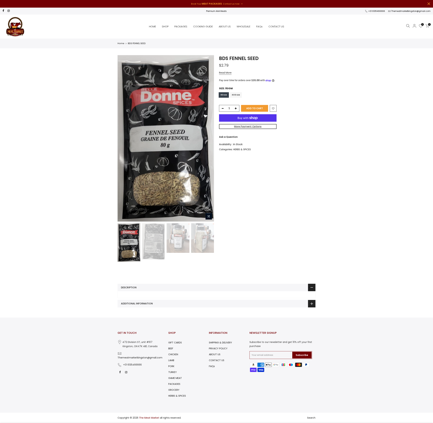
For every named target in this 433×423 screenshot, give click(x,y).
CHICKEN (173, 354)
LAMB (171, 360)
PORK (171, 366)
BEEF (170, 348)
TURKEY (172, 372)
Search (311, 417)
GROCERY (173, 390)
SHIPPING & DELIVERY (220, 342)
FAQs (259, 26)
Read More (225, 72)
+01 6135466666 (376, 11)
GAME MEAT (175, 378)
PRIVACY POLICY (218, 348)
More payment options (247, 126)
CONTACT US (276, 26)
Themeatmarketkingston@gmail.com (410, 11)
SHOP (165, 26)
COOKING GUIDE (203, 26)
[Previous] (123, 138)
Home (121, 43)
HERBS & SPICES (242, 149)
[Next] (208, 138)
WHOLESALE (243, 26)
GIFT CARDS (175, 342)
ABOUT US (225, 26)
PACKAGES (180, 26)
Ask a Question (228, 137)
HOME (152, 26)
